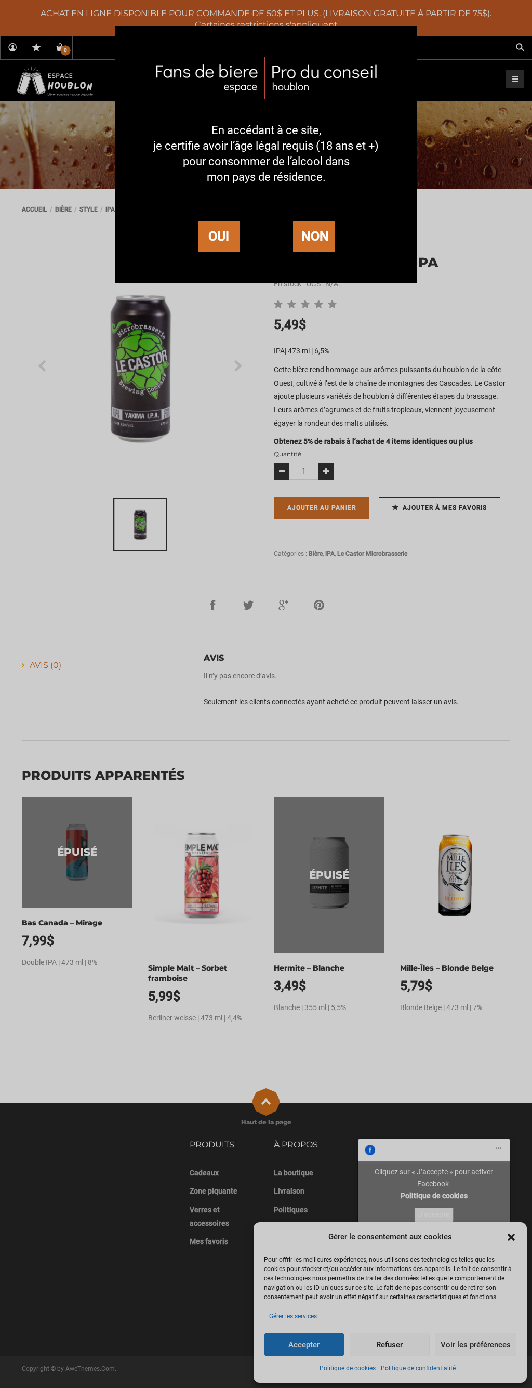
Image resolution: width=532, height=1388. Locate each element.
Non (315, 236)
